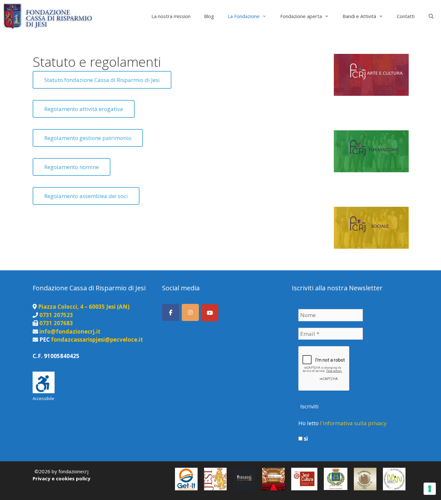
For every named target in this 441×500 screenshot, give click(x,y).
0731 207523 (56, 315)
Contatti (406, 16)
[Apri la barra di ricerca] (431, 16)
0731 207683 (56, 323)
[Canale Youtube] (209, 312)
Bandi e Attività (359, 16)
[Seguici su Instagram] (190, 312)
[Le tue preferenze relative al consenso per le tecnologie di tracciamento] (430, 489)
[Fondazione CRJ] (49, 16)
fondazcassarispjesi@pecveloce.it (97, 339)
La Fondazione (244, 16)
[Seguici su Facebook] (170, 312)
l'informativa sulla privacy (353, 423)
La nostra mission (170, 16)
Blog (209, 16)
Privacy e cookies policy (61, 478)
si (305, 438)
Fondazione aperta (301, 16)
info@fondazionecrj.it (69, 331)
